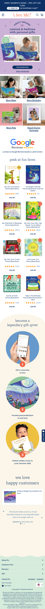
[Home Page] (22, 15)
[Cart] (41, 15)
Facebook (40, 579)
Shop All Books (22, 71)
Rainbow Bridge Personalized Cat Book (29, 492)
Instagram (31, 579)
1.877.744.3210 (6, 583)
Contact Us (6, 579)
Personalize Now (22, 67)
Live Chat (7, 586)
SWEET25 (14, 8)
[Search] (37, 15)
